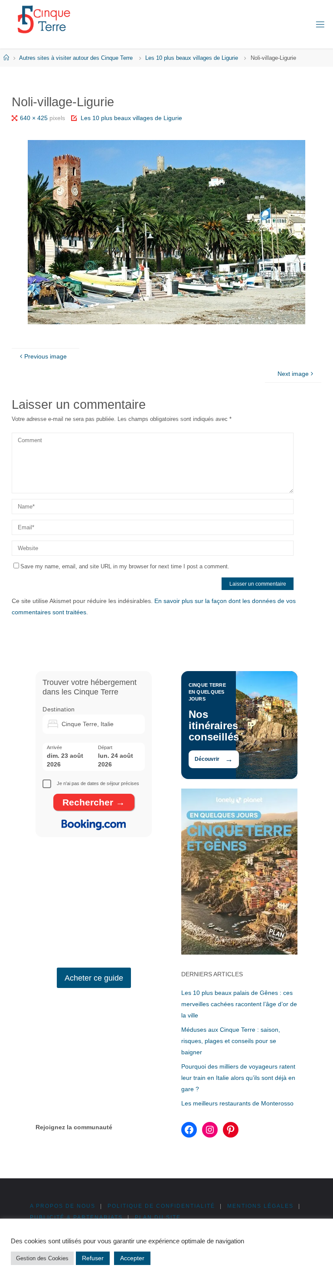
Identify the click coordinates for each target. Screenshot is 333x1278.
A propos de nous (62, 1206)
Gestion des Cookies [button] (42, 1258)
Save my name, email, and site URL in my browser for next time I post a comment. (124, 566)
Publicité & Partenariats (76, 1217)
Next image (293, 373)
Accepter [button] (132, 1258)
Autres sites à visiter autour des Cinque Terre (76, 58)
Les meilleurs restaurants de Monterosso (237, 1103)
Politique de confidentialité (161, 1206)
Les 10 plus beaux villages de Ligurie (191, 58)
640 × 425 (34, 117)
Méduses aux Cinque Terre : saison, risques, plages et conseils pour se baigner (230, 1041)
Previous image (45, 356)
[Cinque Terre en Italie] (44, 19)
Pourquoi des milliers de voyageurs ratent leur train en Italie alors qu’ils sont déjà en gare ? (238, 1077)
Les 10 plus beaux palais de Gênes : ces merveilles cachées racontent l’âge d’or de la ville (239, 1004)
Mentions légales (260, 1206)
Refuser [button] (93, 1258)
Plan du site (158, 1217)
